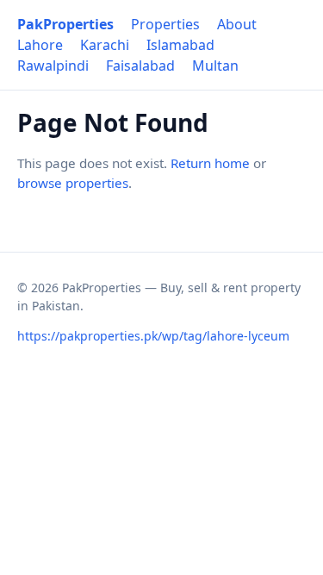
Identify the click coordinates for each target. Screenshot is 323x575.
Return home (210, 163)
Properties (165, 24)
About (237, 24)
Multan (215, 65)
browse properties (72, 182)
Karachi (104, 44)
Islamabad (180, 44)
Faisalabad (140, 65)
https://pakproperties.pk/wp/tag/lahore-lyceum (153, 336)
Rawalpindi (53, 65)
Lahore (40, 44)
